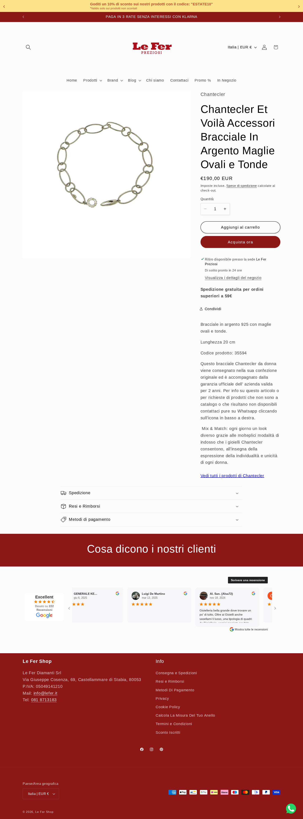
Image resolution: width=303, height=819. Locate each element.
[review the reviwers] (110, 594)
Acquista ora (240, 242)
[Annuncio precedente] (23, 17)
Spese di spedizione (241, 185)
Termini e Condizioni (174, 724)
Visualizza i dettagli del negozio (233, 278)
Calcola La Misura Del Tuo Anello (185, 715)
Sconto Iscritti (168, 732)
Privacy (162, 698)
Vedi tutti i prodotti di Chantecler (232, 475)
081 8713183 (44, 700)
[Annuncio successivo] (279, 17)
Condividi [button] (213, 309)
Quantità (207, 199)
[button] (28, 47)
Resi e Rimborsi (170, 682)
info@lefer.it (46, 693)
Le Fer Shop (44, 811)
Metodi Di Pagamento (175, 690)
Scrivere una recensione (248, 580)
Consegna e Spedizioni (176, 673)
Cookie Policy (168, 707)
